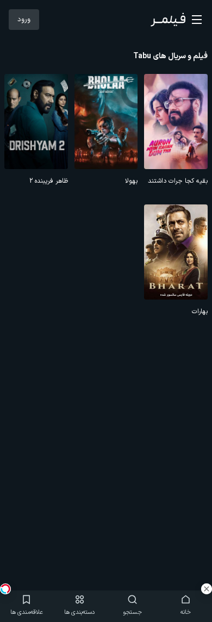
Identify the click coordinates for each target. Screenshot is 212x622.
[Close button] (206, 588)
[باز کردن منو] (196, 19)
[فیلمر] (168, 20)
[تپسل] (5, 588)
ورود (23, 19)
